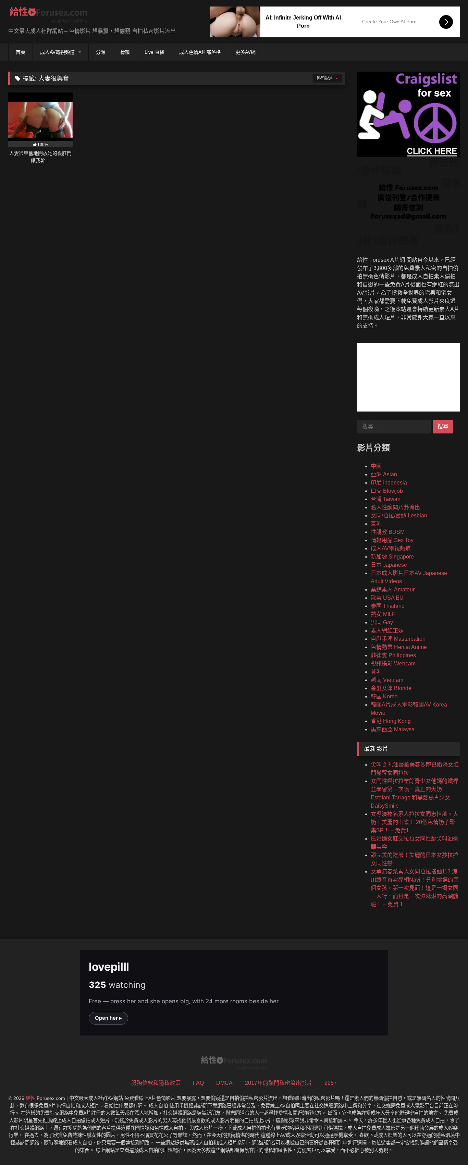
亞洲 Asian (384, 474)
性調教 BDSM (388, 532)
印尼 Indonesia (389, 483)
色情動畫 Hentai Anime (399, 647)
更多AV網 (245, 52)
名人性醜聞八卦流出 (395, 507)
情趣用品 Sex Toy (392, 540)
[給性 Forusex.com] (48, 16)
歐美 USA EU (387, 598)
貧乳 (376, 672)
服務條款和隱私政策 (156, 1083)
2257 (330, 1083)
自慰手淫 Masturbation (398, 639)
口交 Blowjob (387, 491)
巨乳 (376, 524)
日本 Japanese (389, 565)
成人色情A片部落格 (200, 52)
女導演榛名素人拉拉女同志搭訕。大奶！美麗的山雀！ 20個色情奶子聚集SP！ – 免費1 (414, 822)
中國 (376, 466)
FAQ (198, 1083)
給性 (30, 1098)
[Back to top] (446, 1144)
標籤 (125, 52)
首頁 (20, 52)
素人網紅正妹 (387, 631)
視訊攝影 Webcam (393, 663)
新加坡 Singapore (392, 557)
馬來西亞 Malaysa (393, 729)
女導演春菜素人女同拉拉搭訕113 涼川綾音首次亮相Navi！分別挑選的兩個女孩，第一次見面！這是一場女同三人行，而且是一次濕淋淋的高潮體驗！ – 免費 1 (415, 888)
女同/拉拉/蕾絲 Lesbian (399, 515)
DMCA (224, 1083)
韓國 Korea (384, 696)
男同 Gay (382, 622)
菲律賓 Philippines (393, 655)
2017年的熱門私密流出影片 (278, 1083)
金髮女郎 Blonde (391, 688)
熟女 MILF (383, 614)
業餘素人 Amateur (393, 589)
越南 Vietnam (387, 680)
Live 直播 (154, 52)
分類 (101, 52)
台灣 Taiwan (386, 499)
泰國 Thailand (388, 606)
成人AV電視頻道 (57, 52)
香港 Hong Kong (391, 721)
